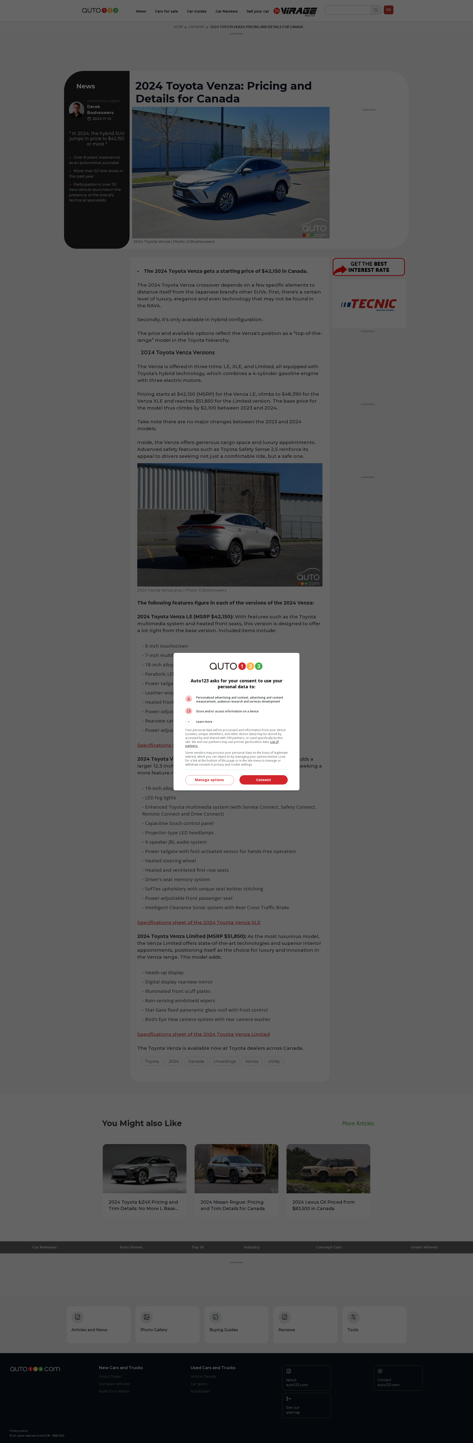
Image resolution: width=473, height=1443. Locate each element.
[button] (236, 721)
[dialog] (236, 721)
